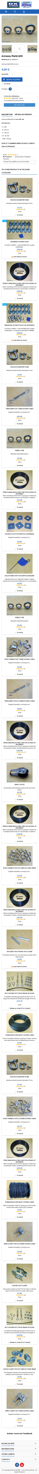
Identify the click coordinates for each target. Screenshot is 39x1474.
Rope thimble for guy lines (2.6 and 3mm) (19, 868)
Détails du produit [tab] (23, 114)
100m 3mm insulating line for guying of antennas (19, 1161)
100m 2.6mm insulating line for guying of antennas (19, 493)
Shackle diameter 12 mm (19, 1077)
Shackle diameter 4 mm (19, 367)
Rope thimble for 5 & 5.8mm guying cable (19, 1118)
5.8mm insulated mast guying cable (19, 1202)
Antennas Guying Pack (19, 242)
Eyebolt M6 (19, 617)
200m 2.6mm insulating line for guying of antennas (20, 284)
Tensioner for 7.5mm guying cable (19, 409)
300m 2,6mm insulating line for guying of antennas (20, 827)
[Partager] (10, 89)
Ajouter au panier (11, 79)
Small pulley (19, 784)
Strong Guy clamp (19, 1286)
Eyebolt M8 (19, 450)
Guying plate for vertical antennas (19, 534)
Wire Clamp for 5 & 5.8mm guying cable (19, 1244)
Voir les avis (20, 105)
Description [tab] (7, 114)
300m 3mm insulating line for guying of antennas (19, 911)
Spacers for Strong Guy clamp (19, 951)
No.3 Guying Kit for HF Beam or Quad (19, 1327)
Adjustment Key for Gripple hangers (19, 576)
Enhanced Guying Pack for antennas (19, 325)
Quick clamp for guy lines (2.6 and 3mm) (19, 1369)
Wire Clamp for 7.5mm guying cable (19, 1411)
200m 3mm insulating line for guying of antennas (19, 743)
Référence (5, 60)
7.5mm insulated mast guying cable (19, 1035)
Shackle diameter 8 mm (19, 200)
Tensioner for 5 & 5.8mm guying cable (19, 701)
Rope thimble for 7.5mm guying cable (20, 659)
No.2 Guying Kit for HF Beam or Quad (19, 993)
